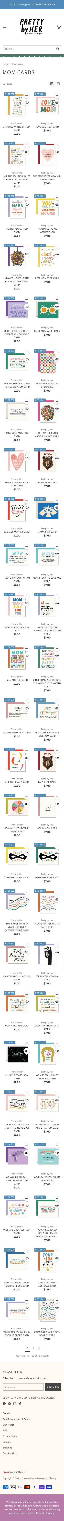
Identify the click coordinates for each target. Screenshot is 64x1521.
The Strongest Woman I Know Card (47, 178)
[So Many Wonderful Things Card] (17, 806)
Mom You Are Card (17, 680)
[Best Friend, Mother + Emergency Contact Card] (17, 309)
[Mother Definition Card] (17, 711)
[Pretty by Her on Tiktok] (20, 1404)
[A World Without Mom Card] (17, 105)
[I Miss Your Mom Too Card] (17, 411)
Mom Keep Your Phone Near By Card (47, 1333)
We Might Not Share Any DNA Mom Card (47, 1126)
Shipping (7, 1447)
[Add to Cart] (27, 95)
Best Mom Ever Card (47, 278)
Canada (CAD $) (15, 1472)
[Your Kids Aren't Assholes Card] (47, 1261)
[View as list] (58, 84)
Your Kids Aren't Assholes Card (47, 1284)
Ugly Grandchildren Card (47, 1027)
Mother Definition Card (17, 732)
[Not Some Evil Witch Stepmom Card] (47, 711)
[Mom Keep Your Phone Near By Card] (47, 1310)
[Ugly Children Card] (17, 1004)
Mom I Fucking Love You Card (47, 579)
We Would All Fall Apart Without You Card (17, 1180)
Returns (7, 1442)
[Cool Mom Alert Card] (47, 309)
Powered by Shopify (46, 1478)
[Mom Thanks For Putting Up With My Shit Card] (47, 606)
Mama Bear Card (47, 482)
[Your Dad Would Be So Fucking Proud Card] (17, 1261)
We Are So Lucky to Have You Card (47, 1077)
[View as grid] (52, 84)
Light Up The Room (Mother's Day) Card (47, 434)
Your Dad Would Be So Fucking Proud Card (17, 1284)
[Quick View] (27, 103)
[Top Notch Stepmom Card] (47, 955)
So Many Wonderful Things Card (17, 830)
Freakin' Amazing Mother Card (47, 230)
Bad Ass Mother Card (16, 531)
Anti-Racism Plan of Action (16, 1419)
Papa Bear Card (47, 782)
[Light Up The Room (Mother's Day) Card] (47, 411)
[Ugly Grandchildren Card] (47, 1004)
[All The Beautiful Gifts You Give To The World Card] (17, 154)
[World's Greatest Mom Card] (17, 1208)
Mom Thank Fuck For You (17, 629)
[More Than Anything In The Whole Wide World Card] (47, 658)
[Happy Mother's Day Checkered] (47, 362)
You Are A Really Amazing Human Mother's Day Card (47, 1233)
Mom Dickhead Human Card (17, 579)
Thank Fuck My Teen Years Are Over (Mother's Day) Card (17, 927)
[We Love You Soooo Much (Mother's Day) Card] (17, 1103)
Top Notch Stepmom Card (47, 978)
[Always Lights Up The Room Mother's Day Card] (17, 257)
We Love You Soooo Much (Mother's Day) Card (17, 1128)
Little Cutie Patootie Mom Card (16, 484)
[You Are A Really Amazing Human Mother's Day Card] (47, 1208)
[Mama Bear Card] (47, 461)
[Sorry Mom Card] (47, 806)
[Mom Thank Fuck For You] (17, 606)
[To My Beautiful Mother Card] (17, 955)
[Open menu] (4, 27)
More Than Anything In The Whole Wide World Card (47, 683)
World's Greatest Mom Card (16, 1231)
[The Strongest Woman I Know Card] (47, 154)
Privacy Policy (10, 1436)
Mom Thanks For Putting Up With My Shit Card (47, 631)
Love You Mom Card (47, 126)
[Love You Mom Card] (47, 105)
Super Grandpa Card (47, 877)
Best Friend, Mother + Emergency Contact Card (17, 334)
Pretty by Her (28, 1478)
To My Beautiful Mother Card (17, 978)
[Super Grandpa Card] (47, 856)
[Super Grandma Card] (17, 856)
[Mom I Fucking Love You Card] (47, 556)
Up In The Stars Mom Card (17, 1077)
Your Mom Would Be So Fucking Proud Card (17, 1333)
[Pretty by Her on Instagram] (15, 1404)
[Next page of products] (39, 1348)
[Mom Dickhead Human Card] (17, 556)
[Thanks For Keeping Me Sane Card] (47, 902)
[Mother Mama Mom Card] (17, 207)
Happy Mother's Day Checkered (47, 385)
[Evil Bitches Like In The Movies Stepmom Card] (17, 362)
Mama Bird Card (47, 531)
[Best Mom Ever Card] (47, 257)
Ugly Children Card (17, 1025)
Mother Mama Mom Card (17, 230)
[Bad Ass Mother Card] (17, 510)
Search (6, 1413)
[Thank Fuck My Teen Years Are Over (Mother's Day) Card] (17, 902)
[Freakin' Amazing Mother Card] (47, 207)
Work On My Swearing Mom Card (47, 1179)
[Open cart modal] (58, 27)
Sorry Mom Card (47, 828)
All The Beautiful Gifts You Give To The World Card (16, 179)
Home (5, 63)
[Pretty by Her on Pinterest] (9, 1404)
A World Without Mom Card (16, 128)
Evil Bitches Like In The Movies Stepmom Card (17, 385)
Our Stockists (9, 1453)
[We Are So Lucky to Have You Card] (47, 1053)
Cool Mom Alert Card (47, 331)
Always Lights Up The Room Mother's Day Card (17, 281)
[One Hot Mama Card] (17, 760)
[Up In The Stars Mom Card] (17, 1053)
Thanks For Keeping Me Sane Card (47, 925)
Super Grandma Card (16, 877)
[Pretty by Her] (32, 27)
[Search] (57, 48)
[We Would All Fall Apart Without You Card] (17, 1155)
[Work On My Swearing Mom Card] (47, 1155)
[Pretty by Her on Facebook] (4, 1404)
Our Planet (8, 1425)
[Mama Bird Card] (47, 510)
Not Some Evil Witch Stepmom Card (47, 734)
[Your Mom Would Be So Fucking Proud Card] (17, 1310)
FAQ (5, 1430)
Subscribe (53, 1386)
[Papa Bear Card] (47, 760)
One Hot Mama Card (17, 782)
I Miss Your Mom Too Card (17, 434)
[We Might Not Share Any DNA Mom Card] (47, 1103)
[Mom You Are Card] (17, 658)
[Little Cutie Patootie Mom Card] (17, 461)
